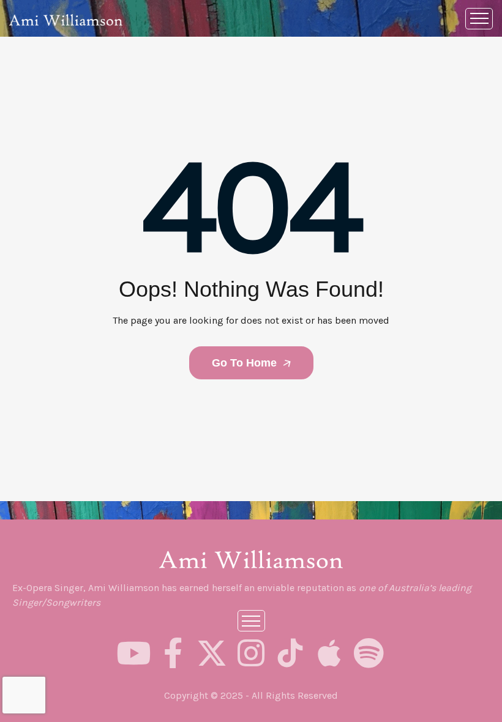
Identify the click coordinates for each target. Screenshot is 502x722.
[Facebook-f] (172, 653)
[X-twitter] (212, 653)
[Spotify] (368, 653)
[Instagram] (251, 653)
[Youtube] (133, 653)
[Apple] (329, 653)
